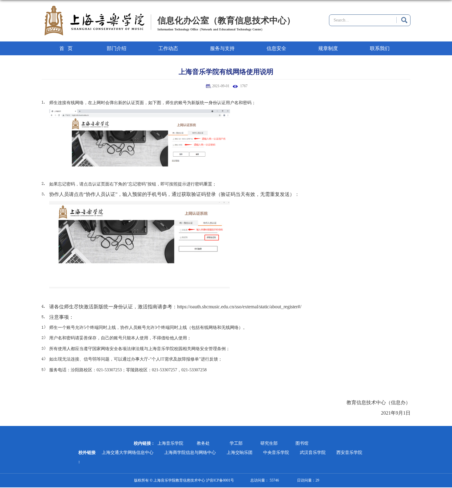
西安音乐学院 (349, 452)
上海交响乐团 (239, 452)
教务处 (203, 443)
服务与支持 (222, 48)
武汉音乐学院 (313, 452)
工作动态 (168, 48)
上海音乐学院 (170, 443)
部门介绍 (116, 48)
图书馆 (301, 443)
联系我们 (380, 48)
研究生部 (269, 443)
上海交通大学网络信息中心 (127, 452)
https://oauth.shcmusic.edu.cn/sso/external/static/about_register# (238, 306)
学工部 (236, 443)
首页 (67, 48)
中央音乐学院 (276, 452)
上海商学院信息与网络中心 (190, 452)
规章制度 (328, 48)
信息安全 (276, 48)
